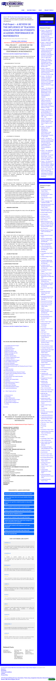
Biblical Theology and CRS (11, 353)
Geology (43, 339)
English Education (9, 369)
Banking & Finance (9, 350)
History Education (9, 374)
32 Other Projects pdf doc (9, 391)
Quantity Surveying (45, 450)
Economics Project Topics (47, 287)
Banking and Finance (46, 218)
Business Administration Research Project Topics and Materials (47, 240)
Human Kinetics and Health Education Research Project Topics (47, 351)
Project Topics (49, 10)
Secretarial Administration (47, 457)
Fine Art (43, 319)
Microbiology (44, 408)
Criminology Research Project (12, 360)
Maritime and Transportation (11, 379)
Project (43, 436)
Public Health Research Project (12, 399)
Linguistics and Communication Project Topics (46, 375)
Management (8, 377)
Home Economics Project (47, 346)
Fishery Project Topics (46, 321)
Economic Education (10, 363)
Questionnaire (44, 452)
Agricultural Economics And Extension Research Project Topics (47, 206)
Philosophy (43, 424)
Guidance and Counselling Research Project (15, 373)
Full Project (43, 332)
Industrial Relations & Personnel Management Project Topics (46, 361)
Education (5, 407)
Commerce (43, 258)
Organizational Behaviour (11, 388)
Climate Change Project (46, 256)
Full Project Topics (45, 333)
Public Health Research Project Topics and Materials (46, 444)
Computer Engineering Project (12, 357)
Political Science (9, 395)
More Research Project (10, 401)
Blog (42, 233)
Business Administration (10, 355)
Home (22, 10)
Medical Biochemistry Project (12, 386)
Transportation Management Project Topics (46, 471)
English (6, 367)
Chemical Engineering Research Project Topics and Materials (47, 248)
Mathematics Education (10, 385)
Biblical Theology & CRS (10, 351)
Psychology (8, 396)
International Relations (46, 367)
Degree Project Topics (46, 273)
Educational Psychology (46, 301)
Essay (40, 10)
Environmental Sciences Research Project (15, 372)
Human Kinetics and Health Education (14, 376)
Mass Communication (10, 383)
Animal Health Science (46, 212)
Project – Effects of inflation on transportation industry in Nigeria (29, 652)
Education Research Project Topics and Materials (45, 293)
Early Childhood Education (11, 361)
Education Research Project (11, 364)
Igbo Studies (44, 357)
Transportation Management (12, 402)
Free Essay (43, 326)
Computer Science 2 (10, 358)
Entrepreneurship (9, 370)
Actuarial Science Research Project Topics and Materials (47, 194)
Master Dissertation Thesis (47, 389)
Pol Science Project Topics (47, 429)
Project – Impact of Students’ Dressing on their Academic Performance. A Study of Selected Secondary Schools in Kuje (47, 71)
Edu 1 (42, 289)
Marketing (7, 380)
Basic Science (44, 219)
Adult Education (8, 347)
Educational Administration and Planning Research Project (18, 366)
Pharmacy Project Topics (47, 422)
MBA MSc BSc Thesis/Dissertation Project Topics (16, 38)
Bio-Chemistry (44, 228)
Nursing (7, 403)
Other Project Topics (46, 420)
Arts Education (44, 214)
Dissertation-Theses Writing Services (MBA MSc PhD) (47, 276)
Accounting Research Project (12, 345)
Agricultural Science (10, 348)
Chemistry (43, 251)
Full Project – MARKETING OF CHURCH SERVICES (7, 651)
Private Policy (44, 434)
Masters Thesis (31, 10)
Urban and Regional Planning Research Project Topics (47, 476)
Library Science (44, 369)
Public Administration (10, 398)
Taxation (43, 467)
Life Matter (43, 371)
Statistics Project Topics (46, 466)
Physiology (43, 425)
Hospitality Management (47, 347)
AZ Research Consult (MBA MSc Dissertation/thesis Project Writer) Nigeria (18, 667)
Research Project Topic (46, 453)
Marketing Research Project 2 (12, 382)
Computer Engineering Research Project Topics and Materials (47, 262)
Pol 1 (42, 427)
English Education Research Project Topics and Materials (47, 311)
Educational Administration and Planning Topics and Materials (47, 298)
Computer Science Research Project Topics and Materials (47, 266)
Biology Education (9, 354)
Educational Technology (46, 302)
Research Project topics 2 (47, 455)
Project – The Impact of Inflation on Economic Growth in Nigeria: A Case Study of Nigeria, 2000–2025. (47, 121)
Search (41, 15)
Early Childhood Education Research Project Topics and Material (47, 284)
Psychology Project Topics (47, 438)
